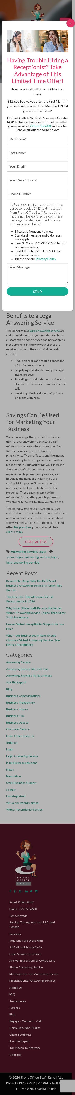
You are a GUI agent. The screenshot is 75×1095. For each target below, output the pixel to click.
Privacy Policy (46, 259)
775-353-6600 (40, 126)
